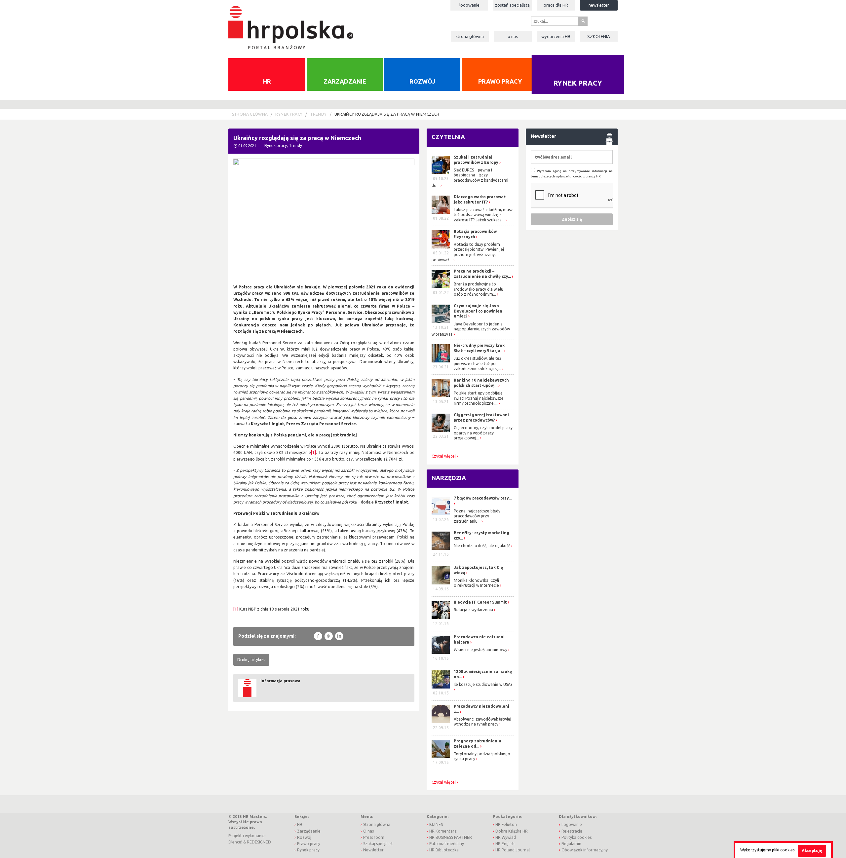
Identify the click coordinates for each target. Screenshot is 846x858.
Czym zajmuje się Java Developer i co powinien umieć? (478, 311)
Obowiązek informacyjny (584, 850)
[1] (313, 452)
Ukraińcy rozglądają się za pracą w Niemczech (387, 114)
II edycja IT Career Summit (481, 602)
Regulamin (571, 843)
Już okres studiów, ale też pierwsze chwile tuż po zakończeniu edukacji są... (477, 363)
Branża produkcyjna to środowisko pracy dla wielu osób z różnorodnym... (478, 289)
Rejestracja (571, 831)
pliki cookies (783, 850)
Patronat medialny (446, 843)
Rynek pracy (577, 83)
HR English (505, 843)
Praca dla (556, 5)
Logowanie (469, 5)
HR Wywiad (505, 837)
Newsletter (599, 5)
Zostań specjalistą (512, 5)
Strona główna (470, 36)
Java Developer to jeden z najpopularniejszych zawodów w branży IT (471, 329)
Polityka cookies (576, 837)
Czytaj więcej (444, 456)
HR (267, 81)
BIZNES (436, 824)
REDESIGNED (259, 842)
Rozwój (422, 81)
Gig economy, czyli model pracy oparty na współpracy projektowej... (483, 433)
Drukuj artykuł (250, 659)
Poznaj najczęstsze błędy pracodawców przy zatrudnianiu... (477, 516)
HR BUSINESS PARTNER (450, 837)
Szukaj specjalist (378, 843)
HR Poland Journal (512, 850)
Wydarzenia (555, 36)
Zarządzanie (345, 81)
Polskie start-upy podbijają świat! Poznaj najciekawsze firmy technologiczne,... (479, 398)
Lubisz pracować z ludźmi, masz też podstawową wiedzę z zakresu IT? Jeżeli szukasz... (483, 214)
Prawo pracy (500, 81)
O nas (513, 36)
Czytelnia (448, 136)
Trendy (318, 114)
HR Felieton (506, 824)
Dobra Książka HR (511, 831)
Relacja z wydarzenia (473, 610)
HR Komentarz (443, 831)
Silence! (235, 842)
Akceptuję (812, 850)
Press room (373, 837)
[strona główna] (290, 24)
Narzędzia (449, 477)
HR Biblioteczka (444, 850)
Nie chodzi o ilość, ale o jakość (482, 545)
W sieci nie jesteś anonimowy (480, 650)
